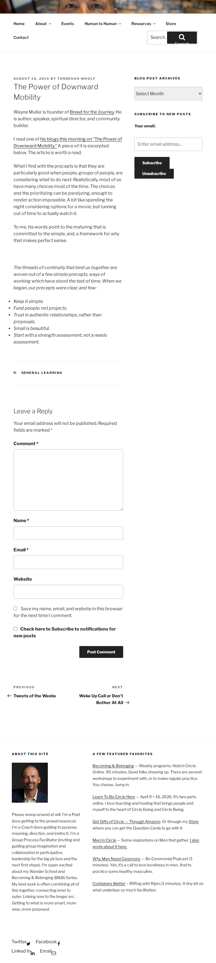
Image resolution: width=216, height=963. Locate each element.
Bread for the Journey (92, 112)
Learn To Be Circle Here (114, 796)
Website (23, 579)
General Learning (42, 373)
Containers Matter (109, 883)
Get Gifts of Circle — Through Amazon (126, 821)
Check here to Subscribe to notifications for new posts (65, 632)
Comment (26, 443)
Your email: (145, 125)
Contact (21, 37)
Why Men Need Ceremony (116, 858)
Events (67, 23)
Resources (141, 23)
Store (171, 23)
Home (19, 23)
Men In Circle (104, 840)
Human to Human (101, 23)
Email (21, 549)
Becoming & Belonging (113, 765)
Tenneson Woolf (76, 79)
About (41, 23)
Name (21, 520)
